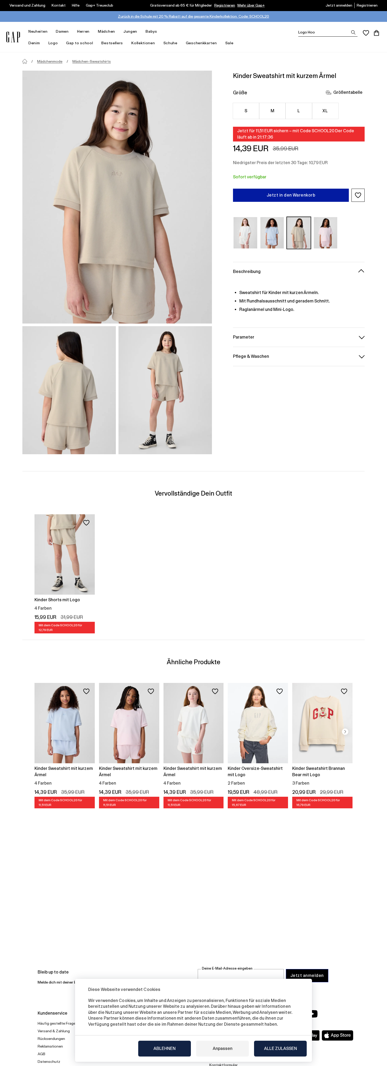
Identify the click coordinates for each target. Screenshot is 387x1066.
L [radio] (298, 110)
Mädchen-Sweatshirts (91, 61)
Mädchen (106, 31)
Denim (34, 43)
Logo (53, 43)
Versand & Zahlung (54, 1031)
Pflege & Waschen (251, 356)
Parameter (243, 336)
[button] (358, 195)
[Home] (24, 61)
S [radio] (246, 110)
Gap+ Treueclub (99, 5)
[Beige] (298, 233)
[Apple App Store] (337, 1035)
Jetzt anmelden (339, 5)
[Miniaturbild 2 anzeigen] (165, 390)
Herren (83, 31)
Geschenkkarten (201, 43)
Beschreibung (247, 271)
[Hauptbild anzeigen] (117, 197)
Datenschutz (49, 1061)
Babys (151, 31)
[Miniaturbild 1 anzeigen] (69, 390)
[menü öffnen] (50, 31)
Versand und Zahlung (27, 5)
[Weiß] (245, 233)
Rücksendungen (51, 1038)
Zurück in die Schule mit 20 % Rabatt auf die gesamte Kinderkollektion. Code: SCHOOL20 (193, 16)
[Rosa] (325, 233)
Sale (229, 43)
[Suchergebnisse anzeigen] (353, 32)
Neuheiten (37, 31)
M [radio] (272, 110)
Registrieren (224, 5)
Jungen (130, 31)
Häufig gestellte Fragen (58, 1023)
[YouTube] (312, 1014)
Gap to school (79, 43)
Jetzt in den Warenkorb (291, 195)
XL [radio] (325, 110)
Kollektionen (143, 43)
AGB (41, 1054)
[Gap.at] (13, 37)
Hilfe (76, 5)
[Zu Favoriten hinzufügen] (86, 523)
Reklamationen (50, 1046)
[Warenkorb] (376, 33)
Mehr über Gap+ (251, 5)
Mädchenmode (49, 61)
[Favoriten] (366, 33)
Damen (62, 31)
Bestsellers (112, 43)
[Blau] (272, 233)
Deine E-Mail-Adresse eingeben (227, 968)
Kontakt (59, 5)
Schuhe (170, 43)
